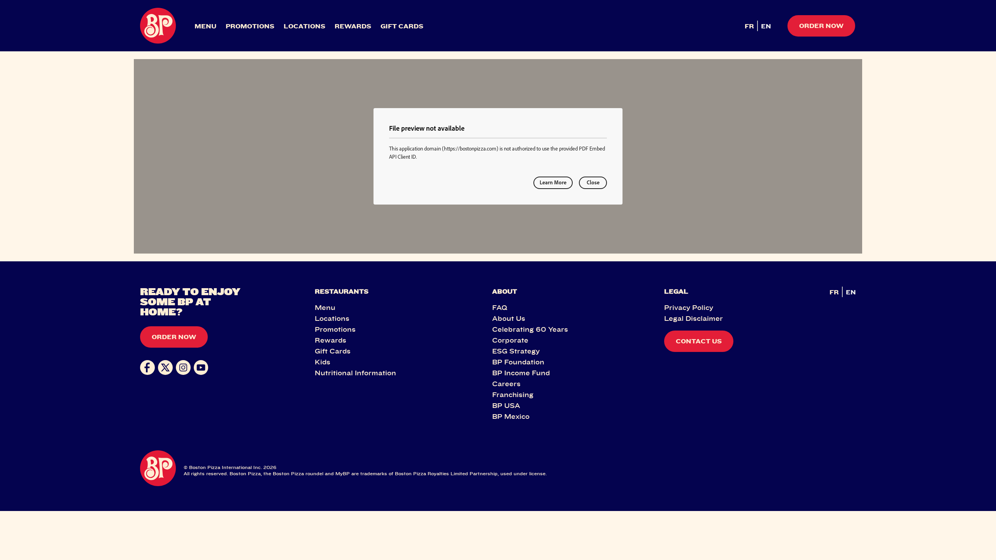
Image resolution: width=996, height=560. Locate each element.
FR (749, 26)
